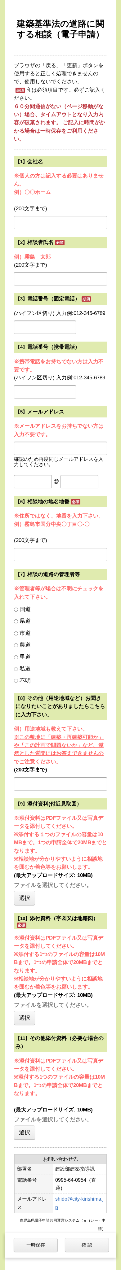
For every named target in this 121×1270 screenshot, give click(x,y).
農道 (25, 645)
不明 (25, 681)
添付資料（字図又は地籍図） (64, 918)
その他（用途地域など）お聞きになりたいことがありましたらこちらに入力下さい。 (60, 706)
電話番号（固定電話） (53, 299)
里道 (25, 657)
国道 (25, 609)
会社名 (35, 161)
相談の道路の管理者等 (53, 574)
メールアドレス (45, 412)
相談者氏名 (40, 242)
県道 (25, 621)
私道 (25, 669)
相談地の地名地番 (48, 501)
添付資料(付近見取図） (54, 804)
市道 (25, 633)
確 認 (87, 1244)
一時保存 (35, 1244)
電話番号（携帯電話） (53, 347)
